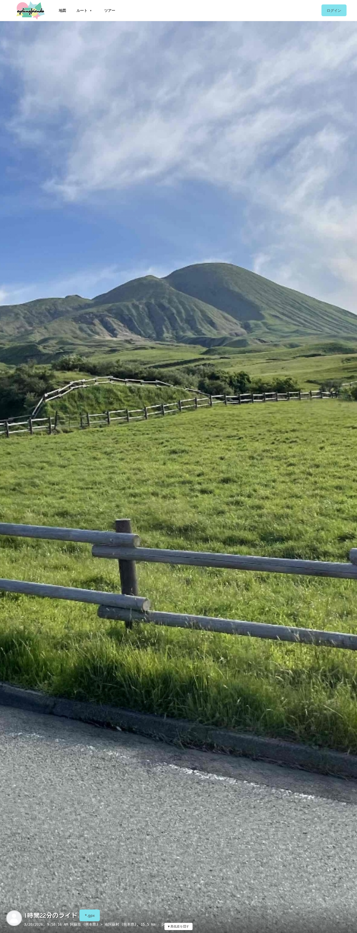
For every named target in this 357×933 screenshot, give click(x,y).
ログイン (334, 10)
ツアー (109, 10)
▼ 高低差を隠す (178, 926)
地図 (62, 10)
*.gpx (90, 915)
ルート (82, 10)
